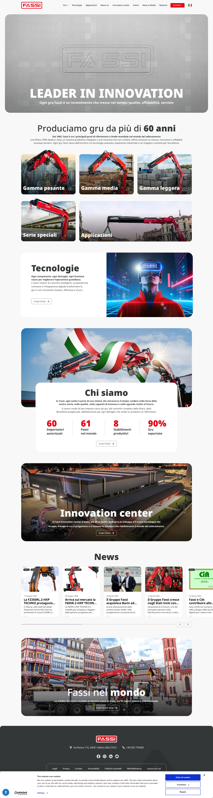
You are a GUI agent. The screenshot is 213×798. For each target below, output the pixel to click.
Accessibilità (93, 769)
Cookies (78, 769)
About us (105, 5)
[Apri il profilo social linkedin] (111, 756)
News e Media (149, 5)
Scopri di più (39, 301)
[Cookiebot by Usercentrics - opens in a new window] (21, 793)
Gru (65, 5)
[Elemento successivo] (188, 624)
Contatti (176, 5)
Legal (54, 769)
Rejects (183, 792)
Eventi (136, 5)
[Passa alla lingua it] (190, 5)
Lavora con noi (154, 769)
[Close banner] (204, 775)
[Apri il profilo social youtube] (117, 756)
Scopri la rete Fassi (104, 707)
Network (163, 5)
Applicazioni (91, 5)
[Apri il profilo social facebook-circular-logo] (98, 756)
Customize (181, 785)
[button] (5, 792)
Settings (40, 793)
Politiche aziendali (113, 769)
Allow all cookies (183, 777)
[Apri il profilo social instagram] (104, 756)
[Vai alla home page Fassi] (31, 5)
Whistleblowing (134, 769)
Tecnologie (77, 5)
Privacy (66, 769)
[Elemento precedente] (179, 624)
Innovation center (121, 5)
